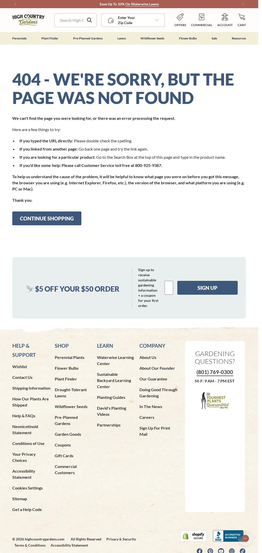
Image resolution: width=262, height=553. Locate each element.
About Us (147, 357)
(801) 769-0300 (214, 372)
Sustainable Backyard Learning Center (114, 380)
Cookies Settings (27, 487)
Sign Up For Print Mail (154, 431)
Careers (146, 417)
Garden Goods (68, 434)
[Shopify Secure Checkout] (193, 536)
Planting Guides (111, 397)
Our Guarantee (153, 378)
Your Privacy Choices (24, 457)
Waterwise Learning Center (115, 360)
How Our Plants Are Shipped (30, 401)
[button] (242, 20)
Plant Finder (66, 378)
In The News (150, 406)
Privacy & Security (121, 539)
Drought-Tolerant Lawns (71, 392)
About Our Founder (157, 368)
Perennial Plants (69, 357)
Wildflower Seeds (71, 406)
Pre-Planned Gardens (66, 420)
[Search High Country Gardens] (89, 20)
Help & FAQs (23, 415)
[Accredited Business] (229, 536)
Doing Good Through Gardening (158, 392)
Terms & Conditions (30, 545)
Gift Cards (64, 455)
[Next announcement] (243, 4)
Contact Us (22, 377)
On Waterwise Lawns (142, 4)
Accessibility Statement (23, 474)
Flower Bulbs (67, 368)
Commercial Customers (66, 469)
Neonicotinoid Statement (25, 429)
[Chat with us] (245, 538)
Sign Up (207, 288)
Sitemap (19, 498)
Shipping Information (31, 388)
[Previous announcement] (15, 4)
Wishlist (19, 366)
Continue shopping (47, 218)
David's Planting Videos (111, 411)
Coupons (63, 444)
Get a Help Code (27, 509)
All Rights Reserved (86, 539)
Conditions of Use (28, 443)
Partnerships (109, 424)
